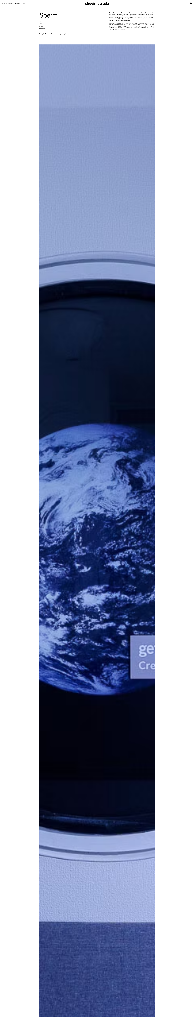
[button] (191, 3)
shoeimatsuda (97, 3)
